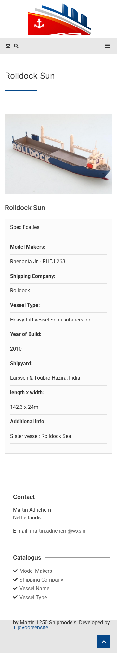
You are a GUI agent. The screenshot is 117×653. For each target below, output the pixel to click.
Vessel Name (34, 588)
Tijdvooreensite (30, 628)
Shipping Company (41, 580)
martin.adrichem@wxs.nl (58, 531)
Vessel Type (33, 597)
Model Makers (36, 571)
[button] (107, 45)
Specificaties (24, 227)
